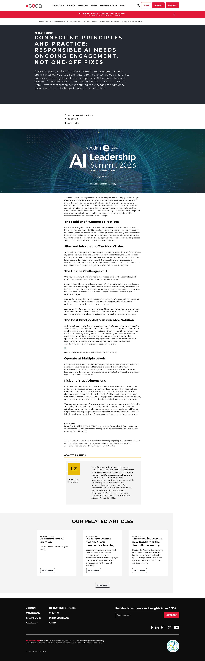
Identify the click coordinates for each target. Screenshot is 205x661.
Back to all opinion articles (80, 115)
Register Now (102, 177)
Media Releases (32, 622)
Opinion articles (58, 21)
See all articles (73, 482)
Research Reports (33, 618)
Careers (52, 622)
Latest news (31, 608)
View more (102, 585)
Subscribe (171, 615)
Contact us (54, 613)
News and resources (108, 5)
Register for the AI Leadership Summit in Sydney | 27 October (102, 15)
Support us (172, 5)
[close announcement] (174, 14)
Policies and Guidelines (59, 618)
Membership (83, 5)
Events (94, 5)
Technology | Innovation (73, 21)
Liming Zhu (73, 123)
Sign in (146, 5)
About (122, 5)
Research (71, 5)
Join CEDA (158, 5)
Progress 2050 (58, 5)
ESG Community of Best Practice (62, 608)
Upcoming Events (33, 613)
